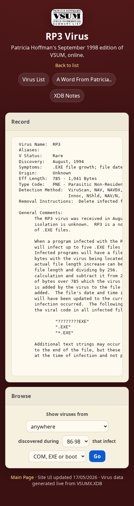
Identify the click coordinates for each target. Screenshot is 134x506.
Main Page (22, 477)
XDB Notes (67, 95)
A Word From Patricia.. (84, 79)
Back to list (67, 65)
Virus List (33, 79)
